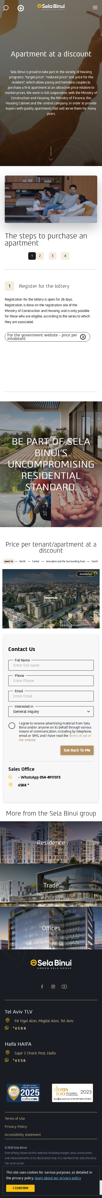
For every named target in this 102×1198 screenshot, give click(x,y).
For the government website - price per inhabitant (42, 337)
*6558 (19, 1060)
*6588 (20, 1028)
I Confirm (20, 1188)
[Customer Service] (20, 8)
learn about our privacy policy (58, 1178)
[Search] (5, 8)
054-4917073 (50, 777)
